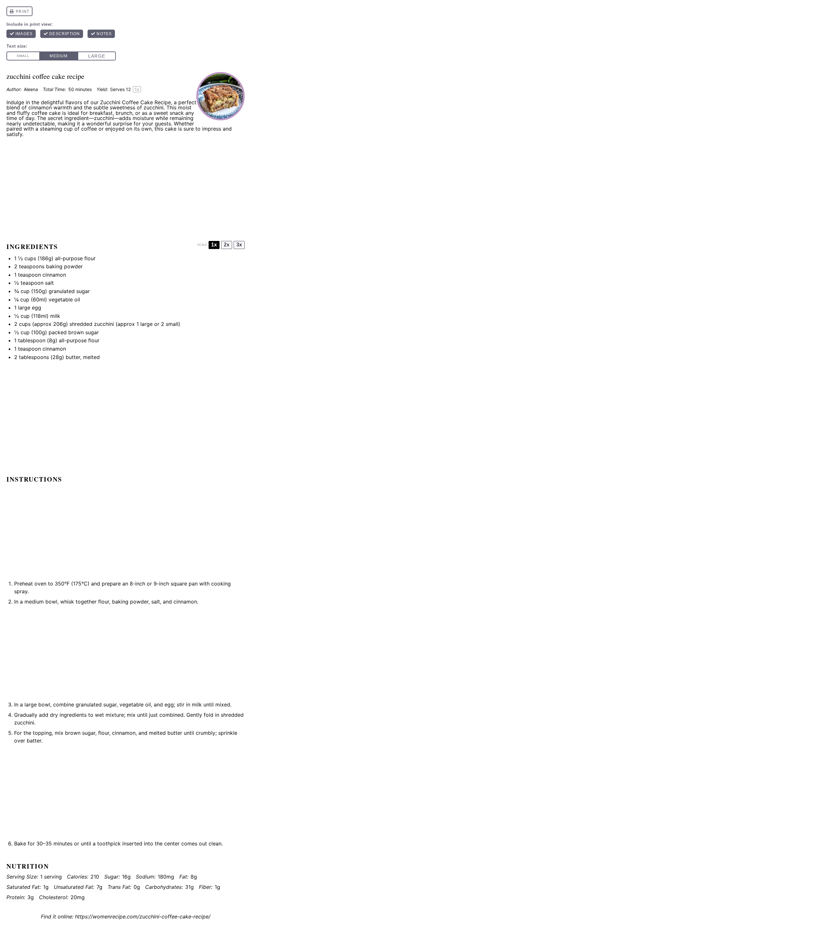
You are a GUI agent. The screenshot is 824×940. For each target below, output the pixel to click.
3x (239, 244)
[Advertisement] (125, 187)
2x (226, 244)
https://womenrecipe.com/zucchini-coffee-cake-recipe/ (143, 916)
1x (214, 244)
